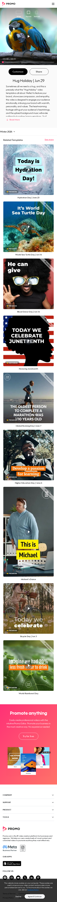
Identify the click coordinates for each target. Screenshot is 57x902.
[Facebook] (10, 848)
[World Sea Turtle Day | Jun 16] (28, 226)
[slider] (3, 62)
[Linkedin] (31, 877)
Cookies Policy (33, 890)
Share (39, 71)
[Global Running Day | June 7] (28, 398)
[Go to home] (9, 4)
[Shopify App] (28, 863)
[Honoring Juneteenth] (28, 341)
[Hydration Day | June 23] (28, 169)
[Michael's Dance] (28, 532)
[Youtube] (18, 877)
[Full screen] (53, 58)
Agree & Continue (35, 896)
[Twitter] (25, 877)
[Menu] (53, 4)
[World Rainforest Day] (28, 665)
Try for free (28, 736)
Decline (18, 896)
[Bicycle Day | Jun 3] (28, 608)
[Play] (28, 36)
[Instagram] (22, 848)
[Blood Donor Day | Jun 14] (28, 284)
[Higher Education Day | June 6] (28, 455)
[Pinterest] (38, 877)
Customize (18, 71)
